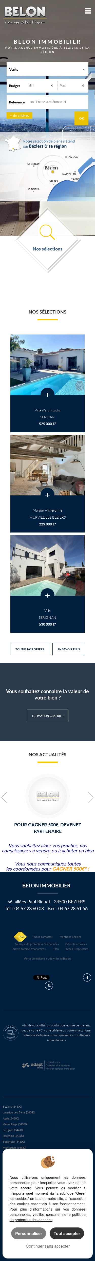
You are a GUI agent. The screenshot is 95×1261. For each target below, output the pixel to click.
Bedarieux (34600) (14, 1141)
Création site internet (58, 1065)
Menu (87, 11)
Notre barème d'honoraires (29, 949)
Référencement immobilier (60, 1068)
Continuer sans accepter (48, 1246)
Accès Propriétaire (77, 949)
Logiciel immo (53, 1062)
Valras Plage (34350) (15, 1124)
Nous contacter (43, 937)
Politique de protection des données (36, 944)
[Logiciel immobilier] (32, 1065)
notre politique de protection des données (48, 1217)
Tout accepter (67, 1233)
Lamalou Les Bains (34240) (19, 1112)
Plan (56, 949)
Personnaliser (28, 1233)
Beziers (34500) (12, 1106)
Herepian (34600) (13, 1136)
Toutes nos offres (29, 649)
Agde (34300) (11, 1118)
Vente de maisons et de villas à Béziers (47, 958)
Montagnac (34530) (14, 1148)
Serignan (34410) (13, 1130)
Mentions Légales (70, 937)
